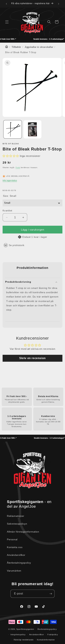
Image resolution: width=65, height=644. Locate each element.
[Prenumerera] (50, 594)
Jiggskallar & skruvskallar (39, 47)
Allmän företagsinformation (23, 531)
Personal (12, 539)
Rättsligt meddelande (24, 640)
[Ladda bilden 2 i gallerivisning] (32, 129)
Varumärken (14, 570)
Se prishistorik (16, 245)
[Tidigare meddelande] (6, 4)
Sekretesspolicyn (17, 523)
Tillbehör (16, 47)
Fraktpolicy (52, 634)
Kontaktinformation (46, 640)
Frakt (18, 167)
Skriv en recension (32, 358)
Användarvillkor (16, 555)
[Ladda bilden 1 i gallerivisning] (12, 129)
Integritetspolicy (18, 634)
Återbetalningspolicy (19, 562)
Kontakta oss (14, 547)
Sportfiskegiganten (25, 629)
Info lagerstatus (10, 180)
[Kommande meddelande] (58, 4)
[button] (7, 22)
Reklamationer (15, 516)
